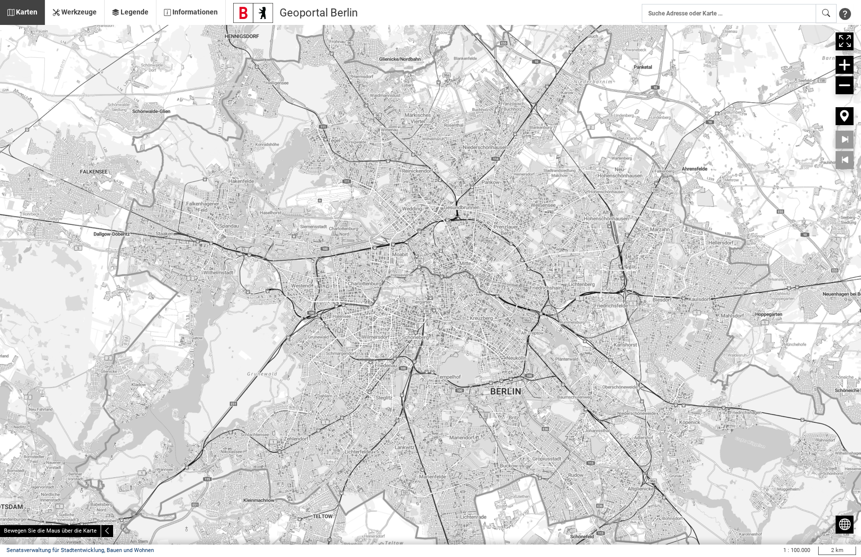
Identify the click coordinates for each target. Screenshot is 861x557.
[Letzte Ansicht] (845, 160)
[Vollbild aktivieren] (845, 41)
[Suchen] (826, 13)
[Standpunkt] (845, 116)
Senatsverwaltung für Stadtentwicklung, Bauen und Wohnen (80, 550)
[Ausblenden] (107, 531)
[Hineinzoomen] (845, 65)
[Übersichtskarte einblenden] (845, 525)
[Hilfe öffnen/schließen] (845, 13)
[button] (22, 12)
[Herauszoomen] (845, 85)
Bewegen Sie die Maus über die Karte (50, 531)
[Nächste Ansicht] (845, 140)
